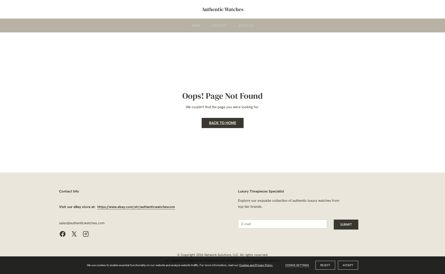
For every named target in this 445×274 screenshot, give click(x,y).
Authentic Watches (223, 9)
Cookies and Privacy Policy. (256, 265)
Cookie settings (297, 265)
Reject (325, 265)
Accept (348, 265)
